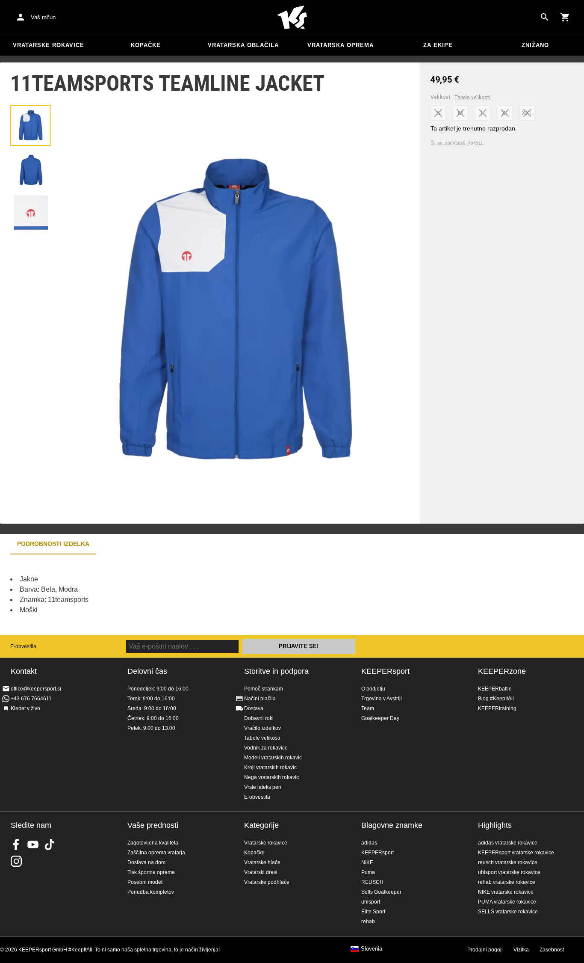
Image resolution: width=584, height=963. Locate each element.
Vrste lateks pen (262, 787)
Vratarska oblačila (243, 45)
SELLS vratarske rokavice (508, 912)
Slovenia (371, 949)
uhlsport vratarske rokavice (509, 872)
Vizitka (521, 950)
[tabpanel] (149, 594)
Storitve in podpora (276, 671)
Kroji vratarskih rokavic (270, 767)
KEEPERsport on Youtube (32, 844)
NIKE (367, 862)
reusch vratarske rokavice (507, 862)
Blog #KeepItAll (496, 699)
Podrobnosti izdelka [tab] (53, 543)
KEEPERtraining (497, 708)
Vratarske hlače (262, 862)
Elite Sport (373, 912)
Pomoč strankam (263, 689)
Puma (368, 872)
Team (367, 708)
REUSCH (372, 882)
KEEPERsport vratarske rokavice (516, 853)
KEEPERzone (502, 671)
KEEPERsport (385, 671)
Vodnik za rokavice (266, 748)
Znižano (535, 45)
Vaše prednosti (152, 825)
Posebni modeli (145, 882)
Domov (292, 18)
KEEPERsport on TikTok (49, 844)
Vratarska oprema (340, 45)
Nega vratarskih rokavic (271, 777)
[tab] (30, 125)
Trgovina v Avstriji (381, 699)
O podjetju (373, 689)
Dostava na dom (146, 862)
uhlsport (370, 902)
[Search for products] (544, 17)
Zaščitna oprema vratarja (156, 853)
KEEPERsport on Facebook (16, 844)
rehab (368, 921)
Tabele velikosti (262, 738)
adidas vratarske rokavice (507, 843)
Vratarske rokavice (48, 45)
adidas (369, 843)
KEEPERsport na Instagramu (16, 861)
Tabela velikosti (472, 98)
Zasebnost (552, 950)
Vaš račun (43, 17)
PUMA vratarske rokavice (507, 902)
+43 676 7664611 (31, 699)
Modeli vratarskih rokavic (273, 758)
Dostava (253, 708)
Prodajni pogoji (485, 950)
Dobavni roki (259, 718)
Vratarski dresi (260, 872)
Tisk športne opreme (151, 872)
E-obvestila (23, 646)
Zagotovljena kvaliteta (152, 843)
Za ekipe (438, 45)
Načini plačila (260, 699)
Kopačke (146, 45)
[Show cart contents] (565, 17)
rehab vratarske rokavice (506, 882)
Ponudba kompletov (150, 892)
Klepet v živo (25, 708)
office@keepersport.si (36, 689)
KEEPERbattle (495, 689)
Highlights (495, 825)
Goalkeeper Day (380, 718)
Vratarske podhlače (266, 882)
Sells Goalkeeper (381, 892)
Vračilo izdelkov (262, 728)
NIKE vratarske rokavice (506, 892)
